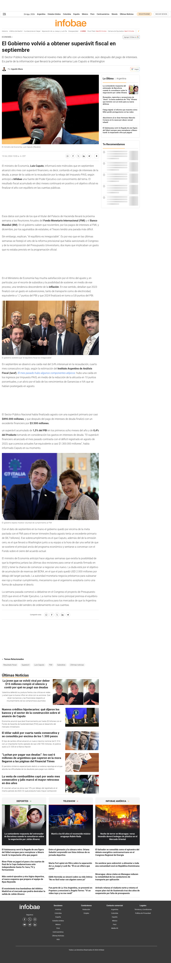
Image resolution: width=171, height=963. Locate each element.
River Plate (90, 31)
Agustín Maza (17, 69)
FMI (50, 665)
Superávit (25, 665)
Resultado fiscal (10, 665)
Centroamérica (103, 14)
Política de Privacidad (143, 913)
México (85, 14)
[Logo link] (71, 23)
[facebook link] (24, 919)
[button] (4, 14)
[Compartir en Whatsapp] (67, 156)
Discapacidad (66, 31)
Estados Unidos (54, 14)
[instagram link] (35, 919)
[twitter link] (30, 919)
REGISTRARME (144, 14)
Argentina (41, 14)
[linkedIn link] (35, 924)
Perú (92, 14)
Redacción (86, 909)
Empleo (86, 913)
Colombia (67, 14)
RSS (58, 939)
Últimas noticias (77, 665)
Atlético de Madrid (8, 31)
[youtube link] (24, 924)
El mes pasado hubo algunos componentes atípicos (46, 373)
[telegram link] (30, 924)
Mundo (115, 14)
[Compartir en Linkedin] (84, 156)
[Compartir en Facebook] (73, 156)
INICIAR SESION (161, 14)
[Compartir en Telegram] (89, 156)
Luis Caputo (39, 665)
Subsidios (61, 665)
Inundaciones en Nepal (25, 31)
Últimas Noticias (127, 14)
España (76, 14)
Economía (6, 37)
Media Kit (114, 928)
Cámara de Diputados (114, 31)
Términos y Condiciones (143, 909)
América (58, 909)
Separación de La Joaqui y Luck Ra (47, 31)
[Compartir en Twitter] (78, 156)
